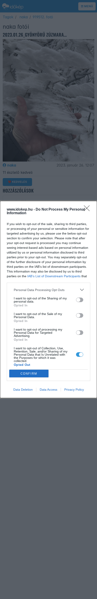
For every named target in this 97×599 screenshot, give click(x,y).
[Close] (88, 209)
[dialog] (48, 299)
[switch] (79, 300)
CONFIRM (29, 373)
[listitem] (48, 289)
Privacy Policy (74, 389)
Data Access (48, 389)
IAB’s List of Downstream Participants (54, 276)
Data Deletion (23, 389)
